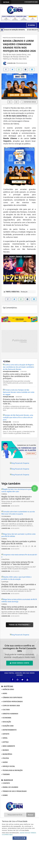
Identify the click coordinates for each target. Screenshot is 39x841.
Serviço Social (8, 766)
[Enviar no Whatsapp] (18, 69)
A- (10, 102)
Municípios (7, 754)
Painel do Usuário (10, 787)
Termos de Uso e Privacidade (14, 791)
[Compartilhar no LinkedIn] (32, 69)
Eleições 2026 (7, 726)
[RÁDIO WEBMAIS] (19, 18)
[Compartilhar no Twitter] (12, 69)
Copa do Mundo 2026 (11, 706)
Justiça (5, 742)
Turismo (6, 774)
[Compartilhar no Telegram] (25, 69)
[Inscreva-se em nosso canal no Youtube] (27, 680)
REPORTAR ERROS (30, 102)
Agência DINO (8, 689)
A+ (16, 102)
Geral (5, 738)
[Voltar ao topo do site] (36, 462)
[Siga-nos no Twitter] (22, 680)
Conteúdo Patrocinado (12, 701)
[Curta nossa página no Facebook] (12, 680)
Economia (6, 718)
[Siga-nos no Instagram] (17, 680)
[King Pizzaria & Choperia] (19, 319)
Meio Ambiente (8, 746)
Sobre (5, 795)
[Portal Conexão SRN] (19, 10)
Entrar (6, 2)
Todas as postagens (19, 625)
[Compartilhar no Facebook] (5, 69)
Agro (4, 693)
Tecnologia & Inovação (12, 770)
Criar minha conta (20, 663)
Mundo (5, 750)
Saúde (5, 762)
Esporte (5, 734)
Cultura (6, 710)
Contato (6, 783)
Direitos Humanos (10, 714)
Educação (6, 722)
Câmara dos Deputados (12, 697)
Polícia (5, 758)
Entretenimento (9, 730)
